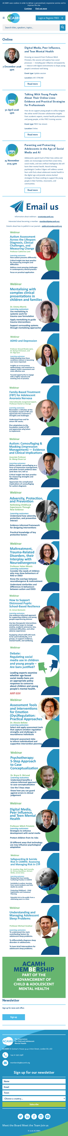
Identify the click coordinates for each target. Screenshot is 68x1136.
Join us (44, 1125)
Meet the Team (31, 1125)
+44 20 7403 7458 (16, 1055)
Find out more (41, 8)
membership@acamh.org (49, 221)
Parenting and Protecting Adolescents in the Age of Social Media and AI (44, 148)
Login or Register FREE (48, 18)
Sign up (13, 1017)
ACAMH (37, 1131)
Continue (28, 8)
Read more (33, 84)
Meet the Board (11, 1125)
